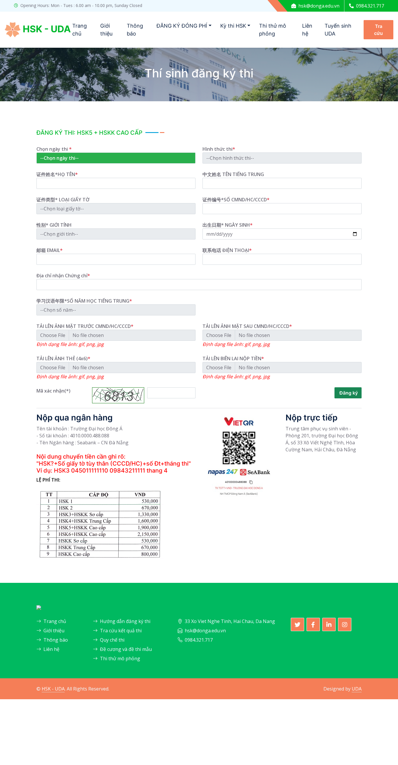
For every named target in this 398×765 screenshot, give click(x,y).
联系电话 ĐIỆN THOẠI (227, 250)
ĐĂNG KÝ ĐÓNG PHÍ (181, 26)
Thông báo (135, 30)
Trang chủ (79, 30)
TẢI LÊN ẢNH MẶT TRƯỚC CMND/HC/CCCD (84, 326)
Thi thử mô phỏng (272, 30)
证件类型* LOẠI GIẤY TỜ (62, 199)
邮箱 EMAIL (49, 250)
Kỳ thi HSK (233, 26)
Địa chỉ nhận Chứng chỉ (63, 275)
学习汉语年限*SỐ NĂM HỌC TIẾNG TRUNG (84, 301)
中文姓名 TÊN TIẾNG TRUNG (233, 174)
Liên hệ (307, 30)
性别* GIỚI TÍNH (54, 225)
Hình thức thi (218, 149)
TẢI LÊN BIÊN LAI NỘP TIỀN (233, 358)
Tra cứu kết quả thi (121, 630)
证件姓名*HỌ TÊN (57, 174)
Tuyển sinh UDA (338, 30)
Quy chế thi (112, 640)
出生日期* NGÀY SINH (227, 225)
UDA (357, 689)
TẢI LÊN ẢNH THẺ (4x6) (63, 358)
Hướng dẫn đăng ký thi (125, 621)
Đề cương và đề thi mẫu (126, 649)
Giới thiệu (106, 30)
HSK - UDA (53, 689)
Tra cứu (378, 29)
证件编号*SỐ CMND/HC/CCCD (236, 199)
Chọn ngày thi (54, 149)
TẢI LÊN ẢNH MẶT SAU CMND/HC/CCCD (247, 326)
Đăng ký (348, 393)
